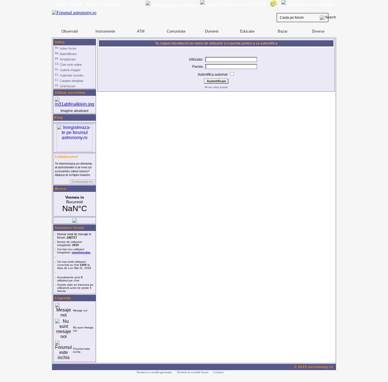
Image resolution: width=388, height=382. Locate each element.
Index (60, 42)
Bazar (282, 31)
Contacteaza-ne (82, 181)
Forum (76, 4)
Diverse (318, 31)
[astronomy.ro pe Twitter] (170, 4)
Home (59, 4)
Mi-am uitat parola (216, 87)
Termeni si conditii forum (192, 372)
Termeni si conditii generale (154, 372)
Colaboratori (66, 157)
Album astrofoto (70, 93)
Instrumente (105, 31)
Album (92, 4)
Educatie (247, 31)
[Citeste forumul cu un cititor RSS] (233, 4)
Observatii (69, 31)
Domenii (211, 31)
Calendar (111, 4)
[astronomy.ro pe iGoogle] (307, 4)
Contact (218, 372)
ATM (141, 31)
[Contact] (273, 3)
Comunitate (176, 31)
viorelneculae (81, 252)
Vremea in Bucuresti (74, 204)
